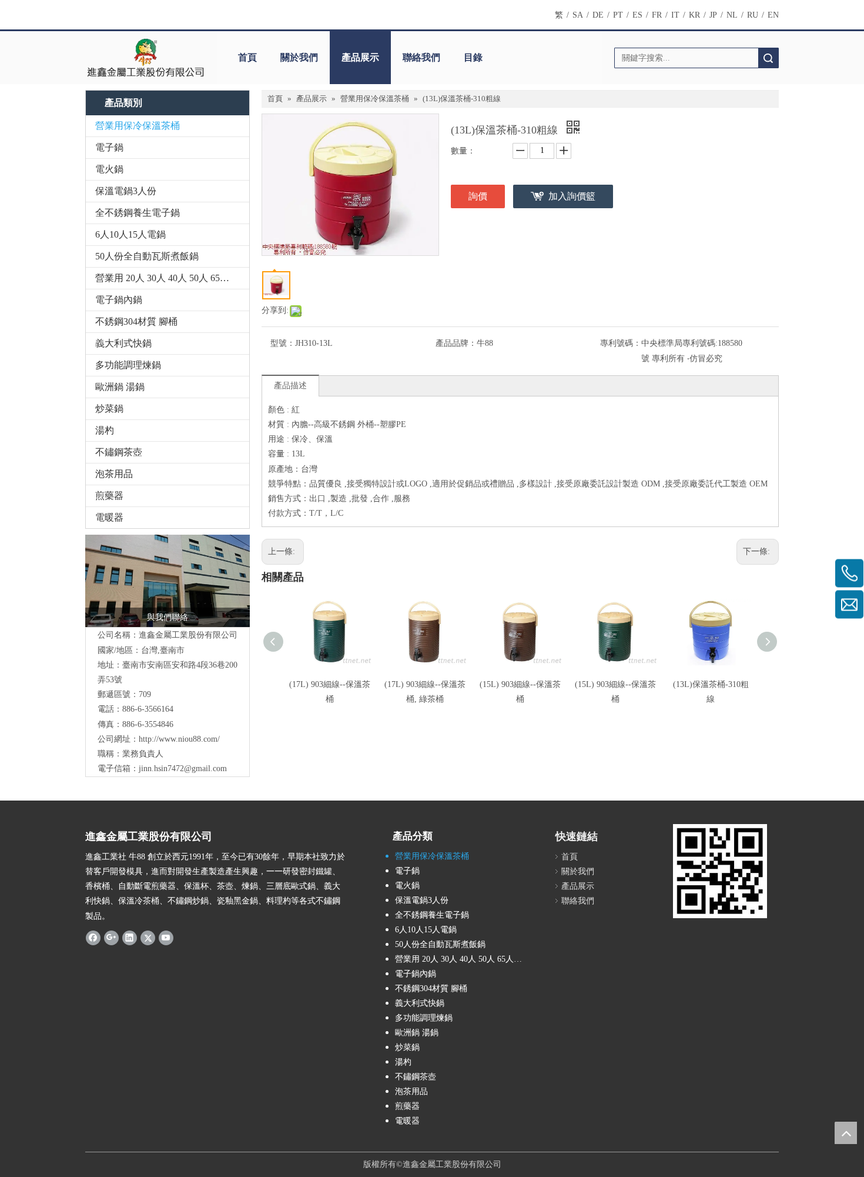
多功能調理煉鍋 (128, 365)
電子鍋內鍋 (118, 300)
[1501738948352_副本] (167, 581)
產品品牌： (456, 343)
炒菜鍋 (109, 409)
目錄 (473, 57)
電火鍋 (109, 169)
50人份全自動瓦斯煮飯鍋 (147, 256)
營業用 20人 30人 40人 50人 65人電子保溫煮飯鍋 (172, 278)
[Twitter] (147, 937)
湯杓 (104, 430)
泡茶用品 (114, 474)
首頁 (247, 57)
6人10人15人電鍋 (130, 234)
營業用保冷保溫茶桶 (137, 126)
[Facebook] (93, 937)
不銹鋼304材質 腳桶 (136, 321)
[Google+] (111, 937)
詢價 (477, 196)
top (846, 1133)
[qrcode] (720, 871)
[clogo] (145, 57)
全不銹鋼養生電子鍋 (137, 213)
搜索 (768, 58)
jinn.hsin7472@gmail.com (183, 768)
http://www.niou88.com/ (179, 739)
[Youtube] (166, 937)
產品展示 (360, 57)
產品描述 (290, 385)
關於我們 (299, 57)
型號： (282, 343)
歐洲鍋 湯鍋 (120, 387)
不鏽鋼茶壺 (118, 452)
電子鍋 (109, 147)
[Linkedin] (129, 937)
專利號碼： (620, 343)
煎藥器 (109, 496)
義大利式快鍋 (123, 343)
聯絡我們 (421, 57)
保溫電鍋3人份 (125, 191)
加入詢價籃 (571, 196)
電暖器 (109, 517)
